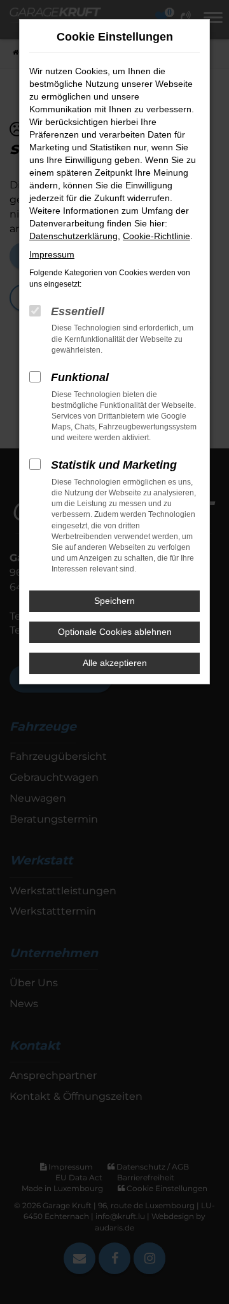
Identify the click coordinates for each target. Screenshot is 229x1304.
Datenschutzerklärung (73, 236)
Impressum (51, 254)
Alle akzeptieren (115, 663)
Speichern (114, 601)
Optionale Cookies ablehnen (115, 632)
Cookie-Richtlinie (156, 236)
